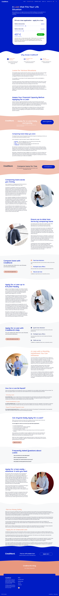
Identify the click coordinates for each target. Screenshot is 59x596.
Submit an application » (47, 122)
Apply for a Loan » (17, 442)
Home (24, 1)
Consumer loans (30, 1)
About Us (44, 1)
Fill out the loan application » (10, 271)
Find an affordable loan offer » (13, 339)
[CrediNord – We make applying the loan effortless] (5, 1)
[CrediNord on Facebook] (19, 588)
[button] (56, 1)
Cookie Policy (51, 594)
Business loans (38, 1)
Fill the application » (48, 166)
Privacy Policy (56, 594)
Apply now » (46, 554)
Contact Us (49, 1)
